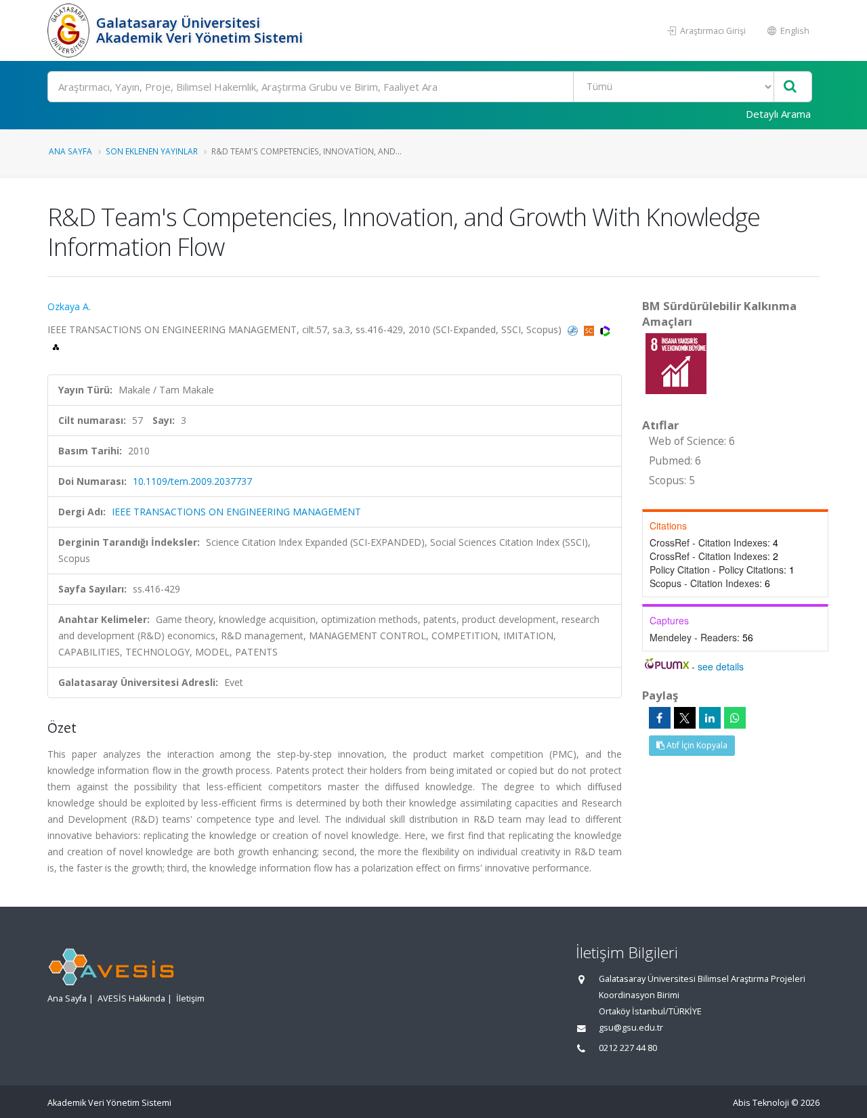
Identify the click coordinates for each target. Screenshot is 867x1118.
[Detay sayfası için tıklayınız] (676, 362)
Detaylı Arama (778, 114)
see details (721, 666)
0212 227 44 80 (628, 1048)
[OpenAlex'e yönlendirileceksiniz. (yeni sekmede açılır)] (56, 345)
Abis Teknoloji (761, 1103)
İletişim (190, 998)
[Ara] (790, 87)
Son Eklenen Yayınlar (152, 151)
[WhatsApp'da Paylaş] (735, 718)
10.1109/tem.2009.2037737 (192, 481)
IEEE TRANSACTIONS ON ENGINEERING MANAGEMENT (236, 511)
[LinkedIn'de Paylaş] (710, 718)
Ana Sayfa (70, 151)
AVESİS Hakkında (131, 998)
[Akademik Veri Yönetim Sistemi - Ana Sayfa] (70, 30)
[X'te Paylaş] (685, 718)
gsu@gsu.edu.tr (631, 1027)
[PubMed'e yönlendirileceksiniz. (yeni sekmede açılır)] (574, 329)
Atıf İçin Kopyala (695, 745)
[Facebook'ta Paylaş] (660, 718)
